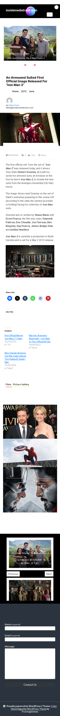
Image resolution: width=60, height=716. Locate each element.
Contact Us (30, 684)
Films (9, 384)
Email (12, 635)
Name (12, 624)
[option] (30, 43)
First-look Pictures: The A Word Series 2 (26, 58)
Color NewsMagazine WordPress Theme (34, 707)
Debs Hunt (14, 105)
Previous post (18, 521)
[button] (50, 14)
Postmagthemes (30, 711)
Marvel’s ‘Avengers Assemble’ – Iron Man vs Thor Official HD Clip (39, 338)
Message (9, 646)
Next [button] (49, 573)
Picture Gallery (21, 384)
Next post (44, 521)
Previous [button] (13, 573)
